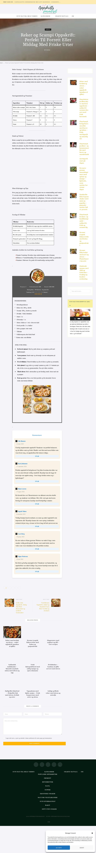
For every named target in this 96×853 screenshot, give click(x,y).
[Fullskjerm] (88, 319)
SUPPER (47, 790)
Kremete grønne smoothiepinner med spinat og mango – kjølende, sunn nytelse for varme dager (84, 178)
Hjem (1, 63)
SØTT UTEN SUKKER (49, 809)
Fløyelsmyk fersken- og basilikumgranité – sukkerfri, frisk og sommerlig (84, 221)
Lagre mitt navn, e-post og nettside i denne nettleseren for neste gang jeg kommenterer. (29, 738)
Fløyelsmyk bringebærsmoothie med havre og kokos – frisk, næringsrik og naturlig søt (84, 130)
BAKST (47, 805)
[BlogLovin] (60, 764)
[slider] (79, 318)
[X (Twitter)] (42, 764)
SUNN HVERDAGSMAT (47, 801)
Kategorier (45, 16)
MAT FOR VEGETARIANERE (47, 797)
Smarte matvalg (61, 16)
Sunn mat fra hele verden (27, 16)
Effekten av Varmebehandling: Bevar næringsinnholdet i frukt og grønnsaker (38, 258)
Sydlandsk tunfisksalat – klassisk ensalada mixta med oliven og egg (12, 669)
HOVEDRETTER (47, 782)
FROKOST (47, 778)
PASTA (47, 786)
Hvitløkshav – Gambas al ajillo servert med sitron (53, 667)
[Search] (77, 16)
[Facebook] (5, 75)
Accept (59, 848)
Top (48, 822)
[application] (80, 314)
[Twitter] (5, 80)
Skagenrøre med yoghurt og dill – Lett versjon (53, 642)
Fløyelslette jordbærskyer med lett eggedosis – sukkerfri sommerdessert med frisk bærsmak (38, 2)
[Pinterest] (5, 85)
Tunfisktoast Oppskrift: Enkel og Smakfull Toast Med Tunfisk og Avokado (43, 607)
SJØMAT (48, 29)
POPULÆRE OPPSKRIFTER (47, 774)
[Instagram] (48, 764)
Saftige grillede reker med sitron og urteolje (53, 693)
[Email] (5, 90)
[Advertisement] (37, 165)
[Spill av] (72, 319)
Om (73, 16)
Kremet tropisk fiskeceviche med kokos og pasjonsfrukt (84, 239)
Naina (48, 50)
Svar (37, 456)
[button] (92, 833)
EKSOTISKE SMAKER (47, 794)
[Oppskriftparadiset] (48, 9)
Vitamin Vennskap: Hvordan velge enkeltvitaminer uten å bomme (35, 255)
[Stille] (86, 319)
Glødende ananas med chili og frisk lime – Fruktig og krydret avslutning (84, 272)
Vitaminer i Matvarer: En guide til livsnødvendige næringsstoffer (35, 260)
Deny (82, 848)
